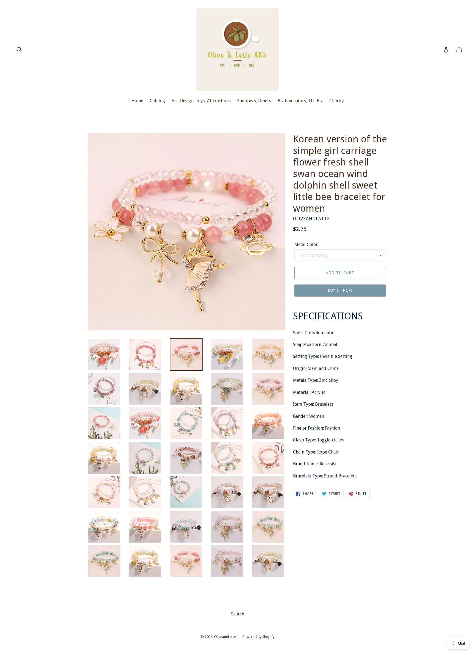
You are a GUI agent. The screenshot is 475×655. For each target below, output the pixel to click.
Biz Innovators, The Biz (300, 100)
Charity (336, 100)
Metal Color (306, 244)
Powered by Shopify (258, 637)
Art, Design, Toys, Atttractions (201, 100)
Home (137, 100)
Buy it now (340, 290)
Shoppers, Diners (254, 100)
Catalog (157, 100)
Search (237, 614)
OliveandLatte (225, 637)
